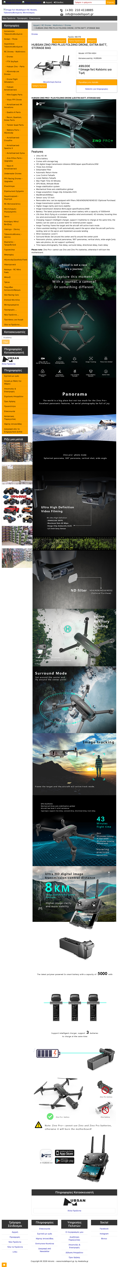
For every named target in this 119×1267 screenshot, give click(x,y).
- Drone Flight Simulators (11, 80)
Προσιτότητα (10, 406)
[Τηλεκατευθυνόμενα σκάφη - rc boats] (19, 535)
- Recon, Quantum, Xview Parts (13, 118)
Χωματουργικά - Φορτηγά (11, 197)
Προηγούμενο (59, 41)
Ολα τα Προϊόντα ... (12, 324)
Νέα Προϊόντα (9, 18)
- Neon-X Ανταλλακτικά (10, 167)
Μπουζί (7, 277)
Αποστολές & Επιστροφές (10, 390)
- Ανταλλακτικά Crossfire (11, 139)
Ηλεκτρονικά (10, 264)
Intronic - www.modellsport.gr (61, 1261)
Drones (68, 25)
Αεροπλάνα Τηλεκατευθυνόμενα (13, 45)
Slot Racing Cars (11, 295)
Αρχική (48, 2)
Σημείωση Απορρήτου (13, 396)
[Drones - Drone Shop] (19, 474)
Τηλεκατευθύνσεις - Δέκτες (13, 235)
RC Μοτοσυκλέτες (12, 204)
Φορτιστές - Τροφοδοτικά (10, 243)
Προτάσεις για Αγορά (13, 319)
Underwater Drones (12, 173)
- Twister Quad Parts (14, 125)
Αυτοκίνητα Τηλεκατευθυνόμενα (13, 32)
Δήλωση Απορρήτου (74, 1252)
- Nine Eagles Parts (13, 94)
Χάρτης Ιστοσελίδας (13, 424)
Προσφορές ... (10, 310)
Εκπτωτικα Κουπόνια (44, 1243)
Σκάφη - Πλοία (10, 39)
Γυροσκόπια (9, 249)
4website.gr (83, 1261)
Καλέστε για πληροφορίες (96, 89)
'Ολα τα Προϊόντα (15, 1247)
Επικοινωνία (34, 18)
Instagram (104, 1233)
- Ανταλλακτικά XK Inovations (13, 105)
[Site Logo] (21, 11)
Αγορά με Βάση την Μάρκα (12, 382)
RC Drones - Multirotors (52, 25)
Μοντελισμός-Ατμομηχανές (10, 210)
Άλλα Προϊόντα (8, 364)
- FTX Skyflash (11, 61)
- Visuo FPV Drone (13, 99)
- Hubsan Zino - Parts (14, 66)
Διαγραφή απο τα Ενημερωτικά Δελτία (13, 430)
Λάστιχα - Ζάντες (12, 229)
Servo (6, 216)
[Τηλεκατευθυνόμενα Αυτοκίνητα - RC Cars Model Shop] (19, 452)
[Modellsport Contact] (78, 11)
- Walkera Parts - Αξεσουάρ (12, 131)
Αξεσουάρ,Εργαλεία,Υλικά (15, 259)
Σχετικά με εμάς (11, 376)
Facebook (104, 1228)
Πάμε (5, 342)
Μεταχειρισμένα (11, 305)
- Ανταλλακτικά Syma (14, 153)
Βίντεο (104, 1238)
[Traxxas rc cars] (20, 505)
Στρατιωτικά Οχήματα (14, 191)
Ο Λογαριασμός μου (74, 1232)
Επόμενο (92, 41)
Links (15, 1252)
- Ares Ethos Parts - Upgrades (13, 159)
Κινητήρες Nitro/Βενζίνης (11, 222)
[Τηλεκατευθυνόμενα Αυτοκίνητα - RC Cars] (19, 558)
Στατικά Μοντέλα (12, 300)
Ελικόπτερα (9, 186)
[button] (4, 1265)
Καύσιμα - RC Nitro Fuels (12, 270)
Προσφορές (22, 18)
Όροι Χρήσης (9, 401)
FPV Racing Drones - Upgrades (13, 179)
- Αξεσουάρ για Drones (11, 72)
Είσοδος (59, 2)
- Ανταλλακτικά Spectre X (11, 146)
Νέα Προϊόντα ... (11, 315)
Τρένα (7, 282)
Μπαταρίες (9, 254)
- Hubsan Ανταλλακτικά (10, 88)
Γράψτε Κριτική (39, 86)
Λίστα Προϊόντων (76, 41)
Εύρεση (110, 2)
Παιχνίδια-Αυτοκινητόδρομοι (12, 288)
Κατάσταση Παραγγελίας (10, 417)
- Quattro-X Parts (12, 112)
